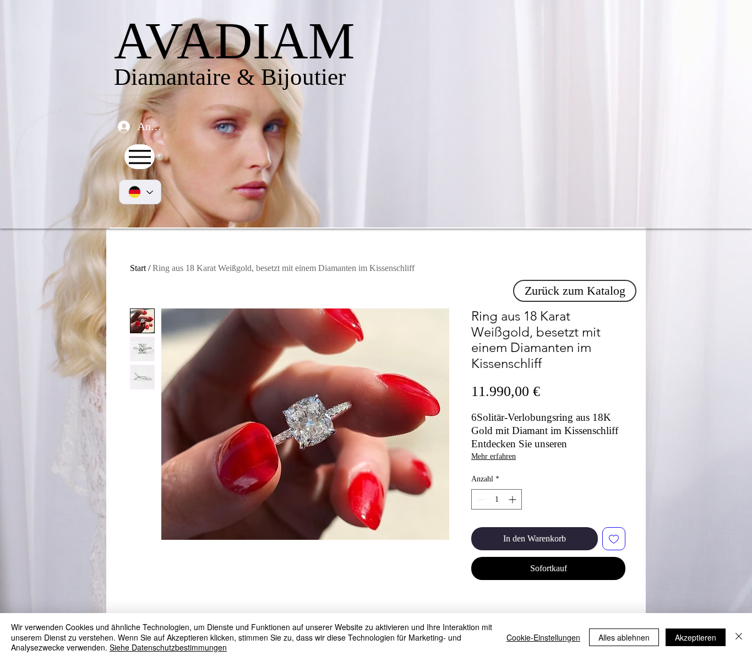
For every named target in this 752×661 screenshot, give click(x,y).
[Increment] (513, 499)
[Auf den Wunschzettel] (613, 538)
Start (138, 268)
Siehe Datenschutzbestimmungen (168, 647)
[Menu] (139, 156)
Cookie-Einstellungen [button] (543, 637)
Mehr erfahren (493, 456)
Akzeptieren (695, 637)
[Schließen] (738, 637)
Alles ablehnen (624, 637)
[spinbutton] (496, 499)
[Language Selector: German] (140, 192)
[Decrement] (480, 499)
